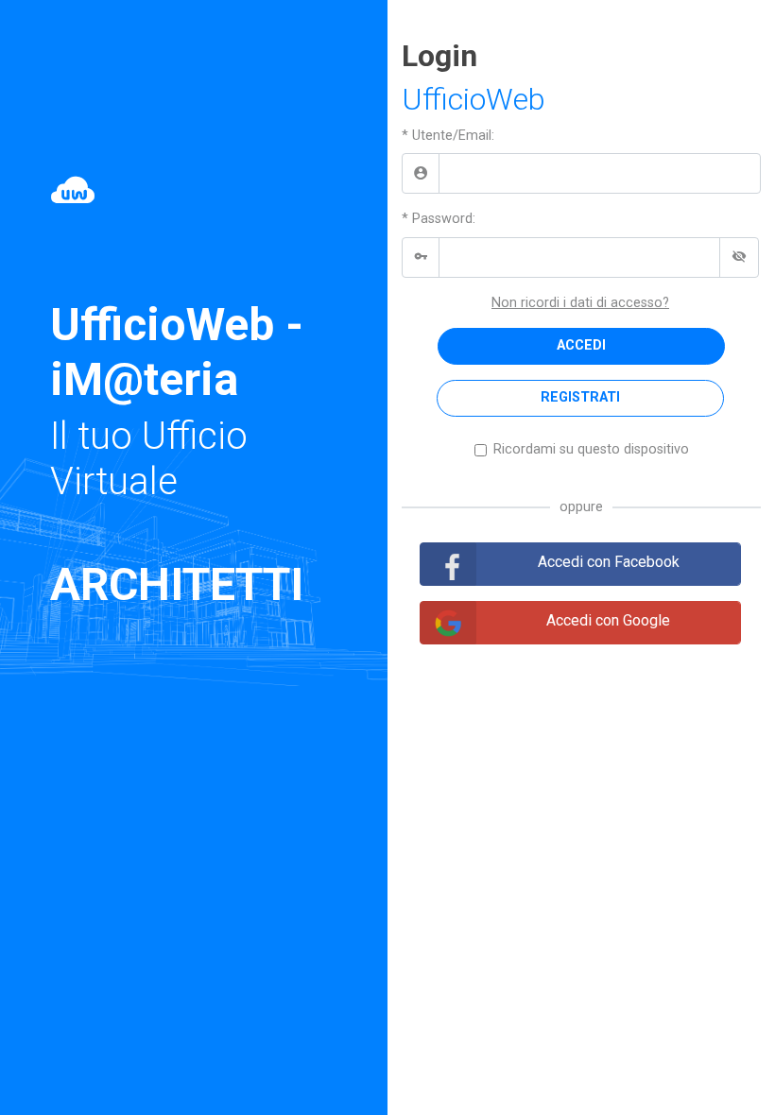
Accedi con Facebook (609, 562)
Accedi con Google (608, 620)
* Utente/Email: (448, 136)
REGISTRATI (580, 397)
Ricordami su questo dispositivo (591, 449)
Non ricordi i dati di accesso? (580, 303)
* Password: (438, 219)
